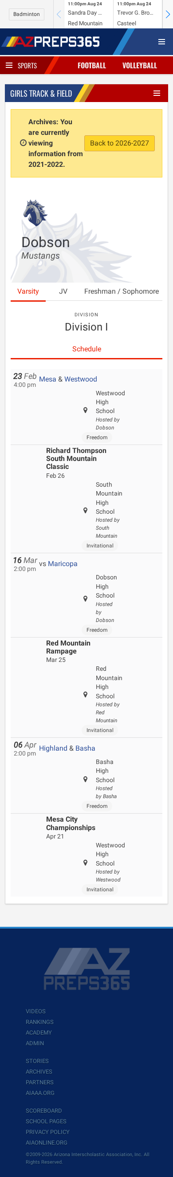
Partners (40, 1082)
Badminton (26, 14)
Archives (39, 1071)
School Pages (46, 1121)
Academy (39, 1032)
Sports (27, 65)
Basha (85, 748)
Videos (36, 1011)
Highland (53, 748)
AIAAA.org (40, 1093)
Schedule (86, 349)
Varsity (28, 291)
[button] (167, 14)
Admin (35, 1043)
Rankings (40, 1022)
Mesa (47, 379)
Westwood (80, 379)
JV (63, 291)
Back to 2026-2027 (119, 143)
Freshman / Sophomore (121, 291)
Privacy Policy (48, 1132)
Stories (37, 1061)
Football (92, 65)
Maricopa (63, 563)
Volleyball (139, 65)
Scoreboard (44, 1110)
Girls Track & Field (41, 93)
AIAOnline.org (46, 1142)
